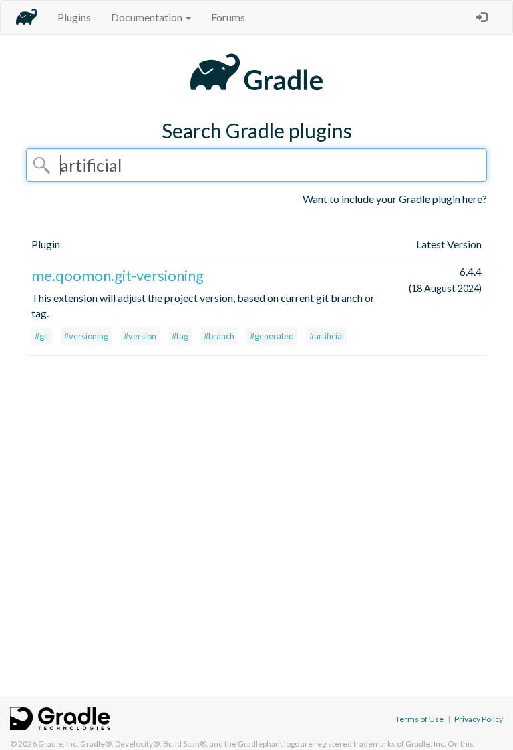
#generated (272, 336)
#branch (219, 336)
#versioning (86, 336)
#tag (180, 336)
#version (140, 336)
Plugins (74, 17)
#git (42, 336)
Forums (228, 17)
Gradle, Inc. (58, 744)
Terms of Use (419, 719)
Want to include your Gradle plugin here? (395, 198)
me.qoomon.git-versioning (117, 275)
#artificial (326, 336)
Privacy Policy (478, 719)
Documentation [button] (147, 17)
